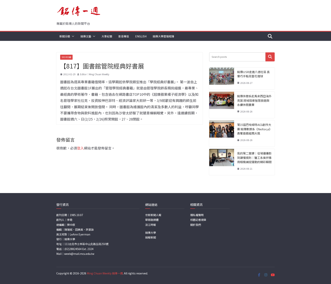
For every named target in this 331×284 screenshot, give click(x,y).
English (141, 36)
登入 (80, 147)
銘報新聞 (150, 237)
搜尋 (270, 57)
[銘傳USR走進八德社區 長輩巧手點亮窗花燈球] (221, 79)
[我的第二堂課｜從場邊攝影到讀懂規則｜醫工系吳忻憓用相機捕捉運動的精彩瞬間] (221, 162)
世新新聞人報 (153, 215)
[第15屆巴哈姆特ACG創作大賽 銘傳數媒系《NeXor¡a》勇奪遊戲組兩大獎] (221, 133)
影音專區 (123, 36)
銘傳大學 (150, 232)
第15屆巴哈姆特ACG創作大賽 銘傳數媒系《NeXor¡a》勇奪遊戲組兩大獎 (254, 129)
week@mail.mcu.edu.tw (79, 254)
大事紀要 (107, 36)
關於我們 (195, 225)
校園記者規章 (198, 220)
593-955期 (66, 57)
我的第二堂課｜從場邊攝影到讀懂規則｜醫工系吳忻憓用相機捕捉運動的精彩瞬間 (254, 157)
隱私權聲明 (197, 215)
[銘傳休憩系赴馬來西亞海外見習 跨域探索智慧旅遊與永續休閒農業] (221, 105)
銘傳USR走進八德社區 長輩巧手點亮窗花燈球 (253, 74)
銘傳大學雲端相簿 (163, 36)
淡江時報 (150, 225)
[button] (72, 36)
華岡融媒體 (152, 220)
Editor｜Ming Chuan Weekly (94, 74)
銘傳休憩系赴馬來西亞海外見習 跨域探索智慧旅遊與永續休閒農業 (254, 100)
